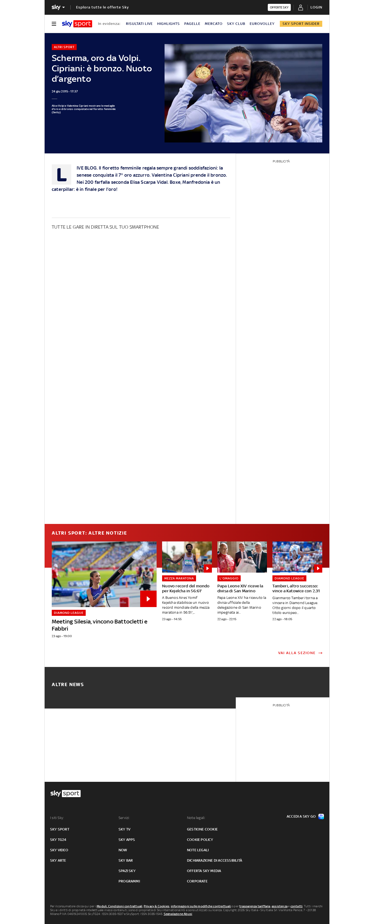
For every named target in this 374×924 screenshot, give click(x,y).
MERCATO (214, 24)
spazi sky (127, 871)
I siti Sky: (57, 818)
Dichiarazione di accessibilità (214, 860)
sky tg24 (58, 840)
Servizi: (124, 818)
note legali (198, 850)
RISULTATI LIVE (139, 24)
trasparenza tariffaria (254, 906)
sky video (59, 850)
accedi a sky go (301, 816)
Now (123, 850)
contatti (296, 906)
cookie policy (200, 840)
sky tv (124, 829)
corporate (197, 881)
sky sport (59, 829)
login (316, 7)
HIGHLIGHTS (168, 24)
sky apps (127, 840)
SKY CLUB (236, 24)
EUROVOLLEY (262, 24)
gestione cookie (202, 829)
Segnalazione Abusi (178, 914)
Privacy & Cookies (156, 906)
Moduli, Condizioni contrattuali (119, 906)
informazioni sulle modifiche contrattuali (201, 906)
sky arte (58, 860)
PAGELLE (192, 24)
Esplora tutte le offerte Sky (102, 7)
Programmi (129, 881)
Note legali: (196, 818)
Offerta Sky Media (204, 871)
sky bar (126, 860)
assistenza (279, 906)
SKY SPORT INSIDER (301, 24)
